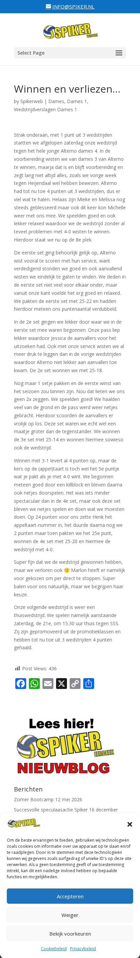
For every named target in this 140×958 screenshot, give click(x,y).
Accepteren (70, 896)
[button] (129, 824)
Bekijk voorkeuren (70, 933)
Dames (56, 101)
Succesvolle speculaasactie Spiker (51, 809)
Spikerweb (31, 101)
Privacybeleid (83, 949)
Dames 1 (77, 101)
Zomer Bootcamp (34, 799)
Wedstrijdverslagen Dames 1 (45, 109)
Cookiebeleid (54, 949)
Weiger (70, 915)
